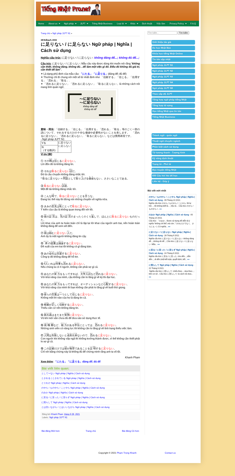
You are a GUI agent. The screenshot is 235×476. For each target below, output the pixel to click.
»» (160, 209)
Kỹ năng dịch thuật (162, 158)
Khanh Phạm (57, 414)
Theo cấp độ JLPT (162, 94)
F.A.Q (193, 23)
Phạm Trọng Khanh (127, 453)
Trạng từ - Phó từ (161, 164)
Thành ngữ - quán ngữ (164, 135)
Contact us (170, 453)
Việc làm (161, 23)
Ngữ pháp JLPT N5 (162, 88)
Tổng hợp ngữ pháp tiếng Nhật (169, 99)
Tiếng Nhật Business (102, 23)
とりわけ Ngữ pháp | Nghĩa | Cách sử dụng (63, 383)
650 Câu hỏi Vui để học (164, 175)
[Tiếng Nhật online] (71, 13)
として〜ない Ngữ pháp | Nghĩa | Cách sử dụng (65, 373)
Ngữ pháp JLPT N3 (162, 76)
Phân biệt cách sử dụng (165, 147)
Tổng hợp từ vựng (162, 105)
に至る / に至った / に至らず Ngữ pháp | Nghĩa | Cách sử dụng (73, 397)
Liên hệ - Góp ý (160, 181)
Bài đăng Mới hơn (51, 431)
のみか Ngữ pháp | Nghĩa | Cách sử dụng (62, 392)
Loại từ (120, 23)
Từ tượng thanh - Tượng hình (168, 152)
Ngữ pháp (69, 23)
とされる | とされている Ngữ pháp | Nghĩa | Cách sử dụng (71, 378)
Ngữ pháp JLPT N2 (162, 71)
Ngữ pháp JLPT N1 (61, 33)
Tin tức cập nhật (161, 59)
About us (52, 23)
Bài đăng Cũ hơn (130, 431)
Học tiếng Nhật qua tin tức (166, 111)
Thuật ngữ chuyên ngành (166, 141)
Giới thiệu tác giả (161, 42)
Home (41, 23)
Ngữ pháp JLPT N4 (162, 82)
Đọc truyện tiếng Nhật (164, 170)
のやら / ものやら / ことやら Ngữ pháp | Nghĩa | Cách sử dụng (73, 387)
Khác (132, 23)
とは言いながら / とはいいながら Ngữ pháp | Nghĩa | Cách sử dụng (75, 407)
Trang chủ (45, 33)
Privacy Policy (177, 23)
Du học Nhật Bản (161, 48)
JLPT (82, 23)
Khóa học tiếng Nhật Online (167, 53)
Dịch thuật (147, 23)
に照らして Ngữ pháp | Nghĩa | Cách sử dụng (64, 402)
